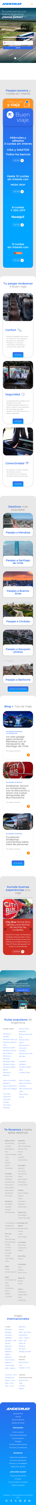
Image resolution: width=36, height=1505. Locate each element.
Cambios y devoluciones (18, 1444)
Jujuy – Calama (24, 1338)
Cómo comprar (18, 1432)
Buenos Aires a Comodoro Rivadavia (24, 1048)
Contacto (18, 1479)
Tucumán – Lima (11, 1375)
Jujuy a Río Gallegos (10, 1089)
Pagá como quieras (18, 1466)
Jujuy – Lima (9, 1386)
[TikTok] (25, 1501)
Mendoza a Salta (9, 1061)
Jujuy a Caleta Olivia (10, 1086)
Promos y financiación (18, 1460)
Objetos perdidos (18, 1485)
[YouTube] (20, 1501)
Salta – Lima (9, 1383)
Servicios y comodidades (18, 1463)
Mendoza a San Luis (10, 1039)
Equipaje (18, 1441)
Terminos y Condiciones (18, 1447)
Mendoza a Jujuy (9, 1064)
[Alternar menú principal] (32, 4)
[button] (31, 929)
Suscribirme (22, 990)
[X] (16, 1501)
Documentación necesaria (18, 1482)
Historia (18, 1416)
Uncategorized (11, 733)
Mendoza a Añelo (9, 1048)
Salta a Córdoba (24, 1080)
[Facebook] (11, 1501)
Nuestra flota (18, 1413)
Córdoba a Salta (24, 1072)
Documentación (18, 1438)
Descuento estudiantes (18, 1457)
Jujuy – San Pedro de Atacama (22, 1343)
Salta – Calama (10, 1368)
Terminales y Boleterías (18, 1435)
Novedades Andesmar (14, 731)
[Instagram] (7, 1501)
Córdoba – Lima (24, 1368)
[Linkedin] (29, 1501)
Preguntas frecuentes (18, 1476)
